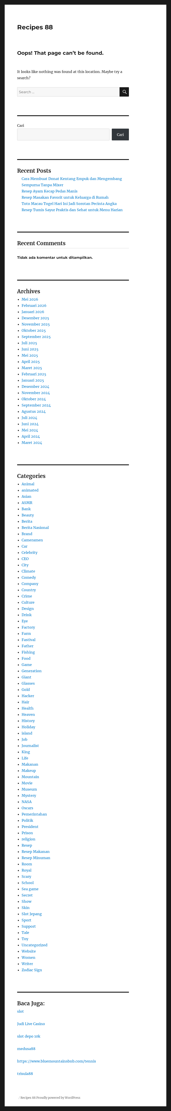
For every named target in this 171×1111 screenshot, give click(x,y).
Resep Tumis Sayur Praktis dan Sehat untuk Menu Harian (72, 210)
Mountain (30, 777)
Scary (26, 876)
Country (29, 590)
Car (24, 546)
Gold (26, 689)
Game (27, 664)
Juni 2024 (30, 424)
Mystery (29, 795)
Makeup (29, 770)
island (27, 733)
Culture (28, 602)
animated (30, 490)
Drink (27, 615)
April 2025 (31, 361)
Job (24, 739)
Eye (25, 621)
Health (28, 708)
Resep (27, 845)
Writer (27, 963)
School (28, 882)
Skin (26, 907)
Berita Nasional (35, 527)
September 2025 (36, 336)
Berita (27, 521)
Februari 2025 (34, 374)
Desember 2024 (35, 386)
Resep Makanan (36, 851)
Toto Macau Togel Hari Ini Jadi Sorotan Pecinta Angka (69, 203)
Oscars (27, 808)
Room (27, 864)
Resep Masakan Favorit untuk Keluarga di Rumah (65, 197)
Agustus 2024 (34, 411)
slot (20, 1011)
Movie (27, 783)
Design (28, 608)
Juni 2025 (30, 349)
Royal (26, 870)
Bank (26, 509)
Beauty (28, 515)
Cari (20, 125)
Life (25, 758)
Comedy (29, 577)
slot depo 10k (28, 1036)
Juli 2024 (29, 417)
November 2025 (36, 324)
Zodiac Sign (32, 970)
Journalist (30, 745)
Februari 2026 (34, 305)
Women (28, 957)
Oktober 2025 (34, 330)
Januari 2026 (33, 312)
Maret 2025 (32, 368)
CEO (25, 559)
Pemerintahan (34, 814)
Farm (26, 633)
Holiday (28, 727)
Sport (26, 920)
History (28, 720)
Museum (29, 789)
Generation (32, 671)
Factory (28, 627)
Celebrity (29, 552)
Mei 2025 (30, 355)
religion (28, 839)
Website (29, 951)
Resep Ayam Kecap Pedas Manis (49, 191)
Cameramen (32, 540)
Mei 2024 (30, 430)
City (25, 565)
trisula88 (25, 1073)
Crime (27, 596)
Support (29, 926)
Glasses (28, 683)
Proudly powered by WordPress (58, 1098)
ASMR (27, 502)
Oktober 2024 (34, 399)
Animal (28, 484)
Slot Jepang (32, 914)
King (26, 752)
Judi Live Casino (31, 1024)
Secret (27, 895)
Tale (25, 932)
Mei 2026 (30, 299)
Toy (25, 939)
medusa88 (26, 1048)
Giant (26, 677)
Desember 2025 (35, 318)
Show (26, 901)
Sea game (30, 889)
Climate (28, 571)
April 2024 (31, 436)
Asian (26, 496)
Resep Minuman (36, 858)
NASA (27, 801)
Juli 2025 (29, 343)
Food (26, 658)
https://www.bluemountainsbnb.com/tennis (56, 1061)
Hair (25, 702)
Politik (27, 820)
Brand (27, 534)
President (30, 826)
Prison (27, 833)
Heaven (28, 714)
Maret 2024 (32, 442)
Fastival (28, 639)
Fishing (28, 652)
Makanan (30, 764)
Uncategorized (34, 945)
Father (27, 646)
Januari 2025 (33, 380)
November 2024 (36, 393)
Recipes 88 (35, 27)
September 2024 (36, 405)
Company (30, 583)
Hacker (28, 696)
